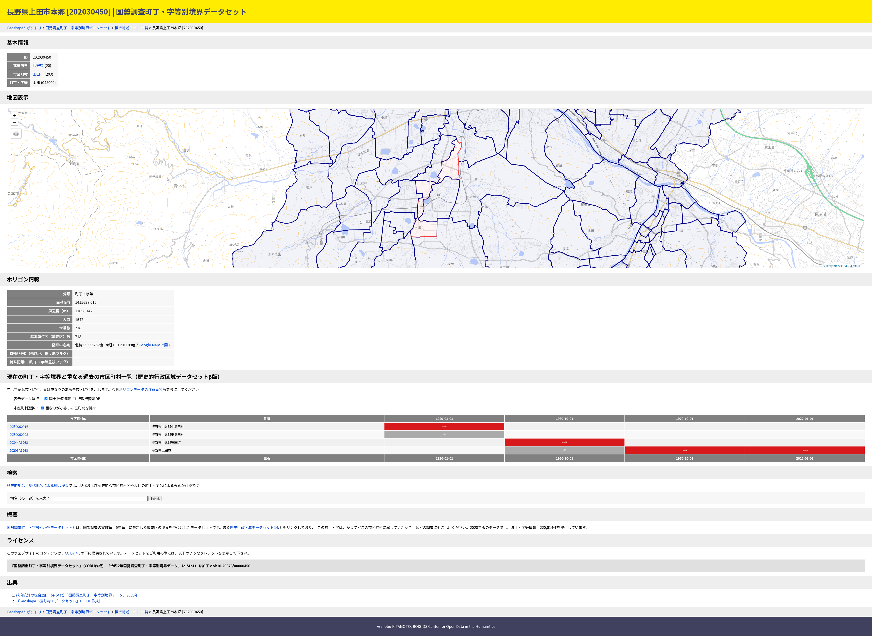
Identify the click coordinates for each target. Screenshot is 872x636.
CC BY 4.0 (73, 553)
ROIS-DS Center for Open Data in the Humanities (454, 626)
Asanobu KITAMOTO (394, 626)
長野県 (38, 65)
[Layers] (16, 133)
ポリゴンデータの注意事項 (141, 389)
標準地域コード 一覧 (131, 27)
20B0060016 (19, 426)
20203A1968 (19, 450)
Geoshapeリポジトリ (24, 27)
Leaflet (827, 266)
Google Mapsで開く (155, 345)
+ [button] (14, 114)
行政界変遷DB (88, 398)
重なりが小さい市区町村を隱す (70, 408)
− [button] (14, 121)
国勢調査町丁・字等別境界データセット (78, 27)
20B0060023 (19, 434)
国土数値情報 (60, 398)
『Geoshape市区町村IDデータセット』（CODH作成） (59, 601)
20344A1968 (19, 442)
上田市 (38, 74)
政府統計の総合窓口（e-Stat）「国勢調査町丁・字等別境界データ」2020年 (77, 595)
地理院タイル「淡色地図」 (847, 266)
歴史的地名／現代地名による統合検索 (38, 485)
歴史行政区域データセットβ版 (254, 527)
